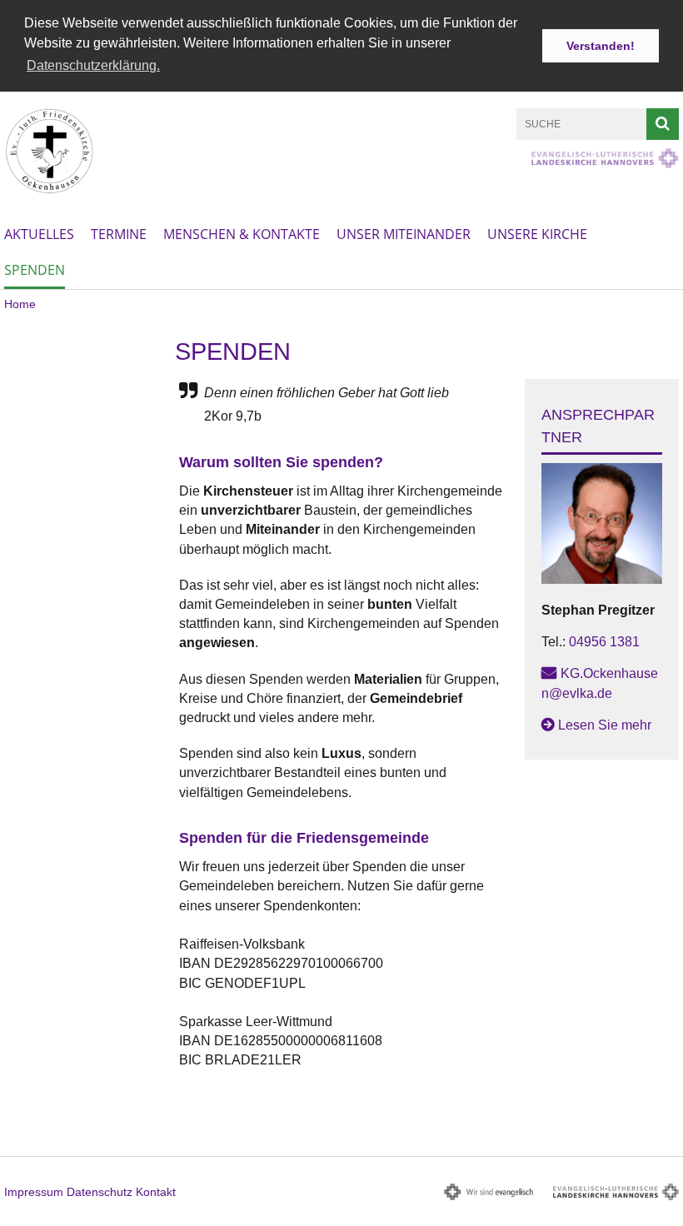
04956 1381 (604, 642)
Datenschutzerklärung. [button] (93, 65)
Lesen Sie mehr (604, 725)
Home (20, 304)
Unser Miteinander (404, 234)
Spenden (34, 270)
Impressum (33, 1192)
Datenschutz (99, 1192)
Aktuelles (39, 234)
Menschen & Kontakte (241, 234)
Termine (119, 234)
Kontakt (156, 1192)
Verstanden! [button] (600, 45)
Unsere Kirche (537, 234)
